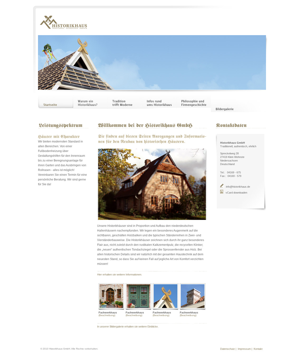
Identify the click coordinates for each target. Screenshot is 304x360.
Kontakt (259, 348)
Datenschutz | (228, 348)
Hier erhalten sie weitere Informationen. (119, 274)
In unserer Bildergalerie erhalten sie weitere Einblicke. (127, 326)
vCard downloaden (236, 192)
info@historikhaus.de (238, 186)
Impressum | (245, 348)
